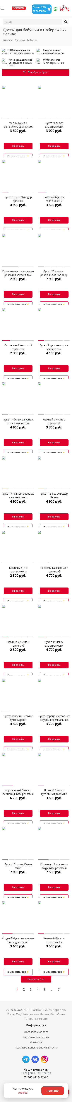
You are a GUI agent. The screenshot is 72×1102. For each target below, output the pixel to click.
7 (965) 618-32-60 (36, 1077)
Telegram (26, 1059)
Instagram (44, 1059)
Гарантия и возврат (36, 1037)
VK (35, 1059)
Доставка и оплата (36, 1032)
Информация (36, 1025)
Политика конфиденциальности (36, 1047)
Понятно (53, 1090)
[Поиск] (65, 22)
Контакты (36, 1042)
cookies (23, 1092)
